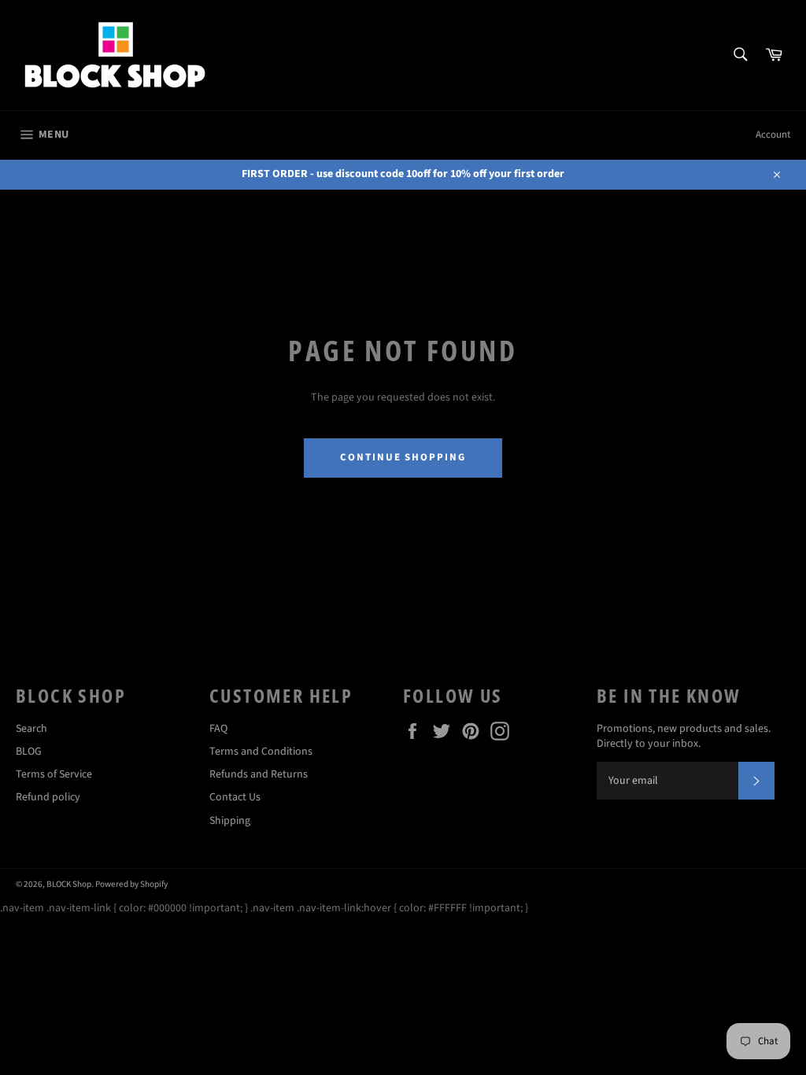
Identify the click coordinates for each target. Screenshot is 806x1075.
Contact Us (235, 797)
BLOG (29, 751)
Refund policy (48, 797)
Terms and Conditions (260, 751)
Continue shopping (403, 457)
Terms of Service (54, 774)
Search (31, 729)
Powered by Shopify (131, 884)
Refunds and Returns (258, 774)
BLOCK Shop (68, 884)
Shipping (229, 821)
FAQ (218, 729)
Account (773, 134)
